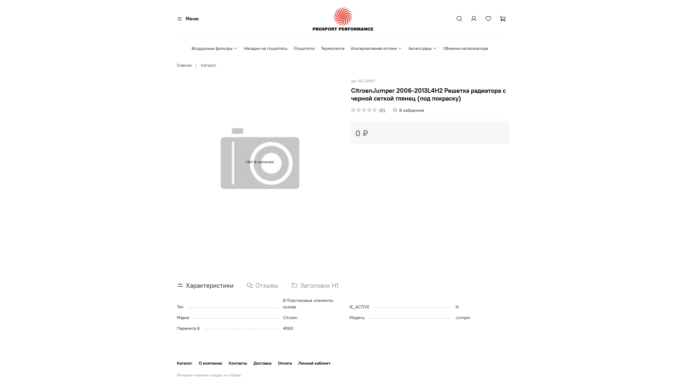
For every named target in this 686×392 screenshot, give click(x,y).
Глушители (304, 48)
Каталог (209, 65)
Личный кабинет (314, 363)
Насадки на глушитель (266, 48)
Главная (184, 65)
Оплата (285, 363)
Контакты (238, 363)
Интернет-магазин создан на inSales (209, 375)
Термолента (332, 48)
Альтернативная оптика (374, 48)
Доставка (262, 363)
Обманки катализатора (465, 48)
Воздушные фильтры (212, 48)
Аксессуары (420, 48)
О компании (210, 363)
